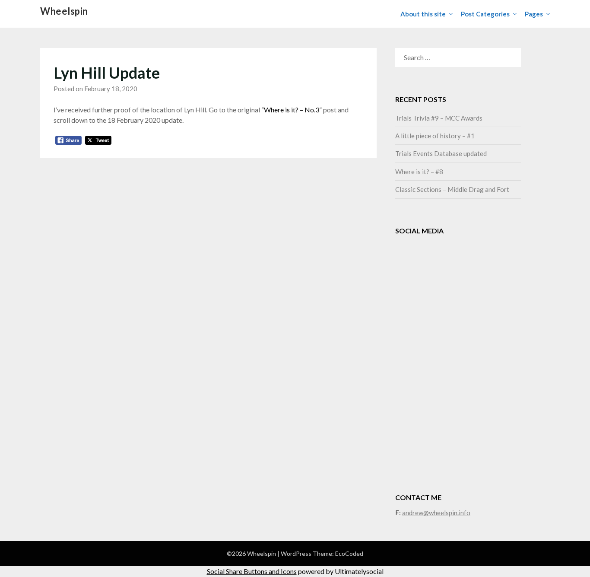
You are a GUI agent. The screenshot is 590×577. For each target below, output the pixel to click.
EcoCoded (349, 553)
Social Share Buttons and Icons (252, 571)
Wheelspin (64, 11)
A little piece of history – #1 (435, 136)
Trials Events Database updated (441, 153)
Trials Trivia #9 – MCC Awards (438, 118)
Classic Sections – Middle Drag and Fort (452, 189)
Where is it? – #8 (419, 171)
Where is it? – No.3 (291, 109)
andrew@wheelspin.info (436, 512)
